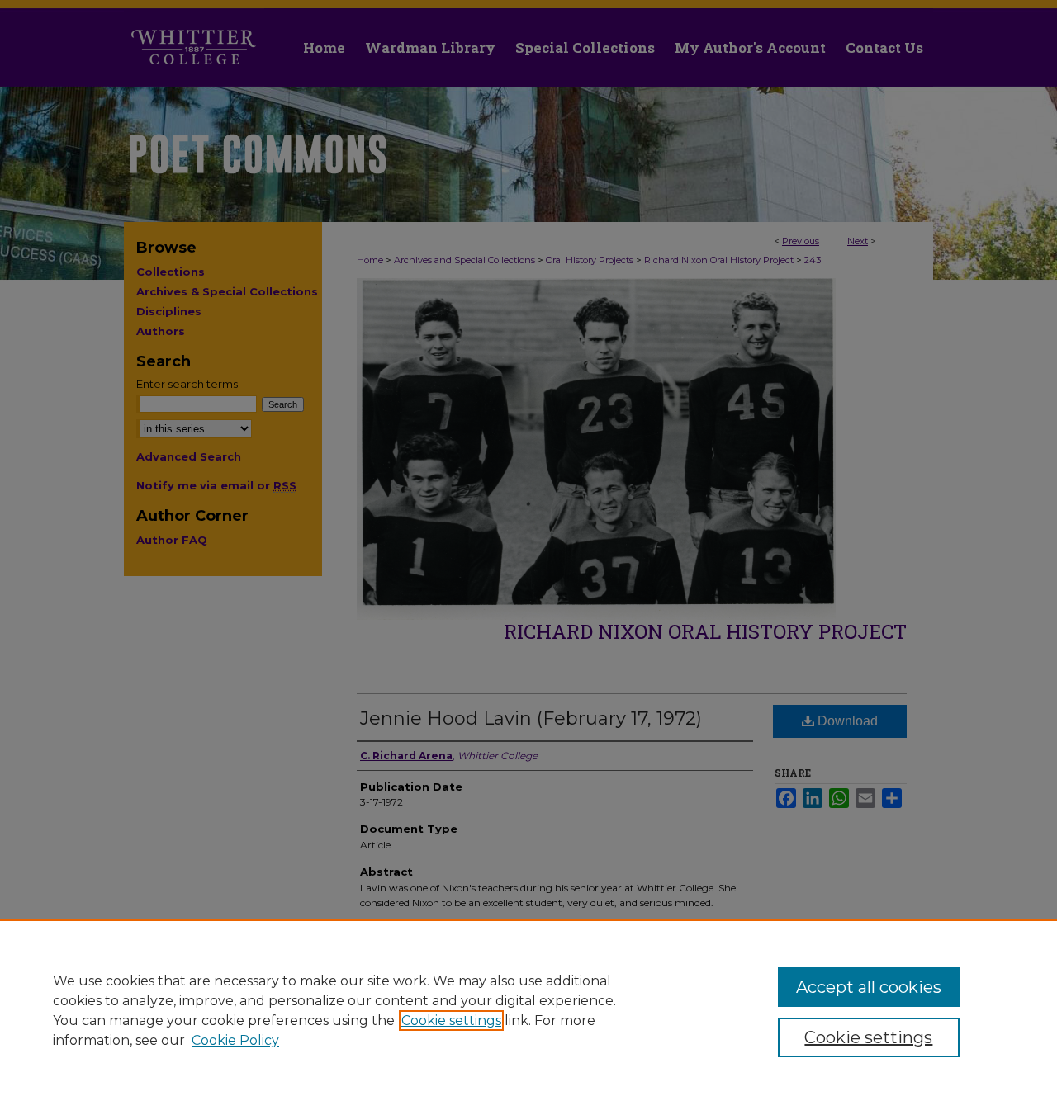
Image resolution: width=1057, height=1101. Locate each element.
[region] (528, 1010)
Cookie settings (451, 1020)
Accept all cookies (868, 987)
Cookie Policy (235, 1040)
